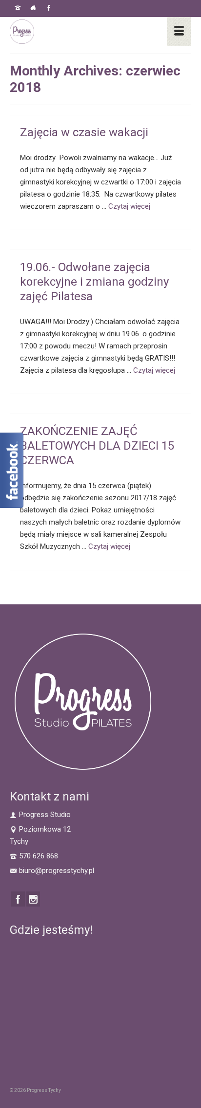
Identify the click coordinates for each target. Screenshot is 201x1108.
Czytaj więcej (129, 206)
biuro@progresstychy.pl (56, 870)
